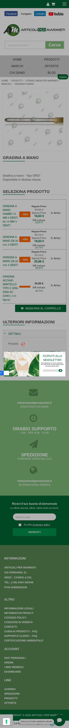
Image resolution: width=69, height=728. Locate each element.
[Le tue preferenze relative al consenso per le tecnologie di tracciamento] (6, 721)
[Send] (60, 370)
